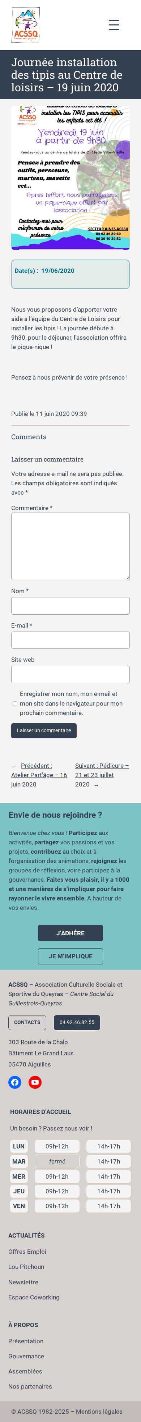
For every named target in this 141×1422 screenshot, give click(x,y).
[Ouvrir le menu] (117, 24)
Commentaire (31, 508)
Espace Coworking (34, 1297)
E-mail (21, 625)
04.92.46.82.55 (77, 1022)
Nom (20, 591)
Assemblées (25, 1371)
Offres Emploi (27, 1251)
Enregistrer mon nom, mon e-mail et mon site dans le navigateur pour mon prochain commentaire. (71, 703)
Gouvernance (26, 1356)
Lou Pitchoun (26, 1266)
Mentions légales (99, 1411)
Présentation (25, 1341)
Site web (23, 659)
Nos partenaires (30, 1386)
